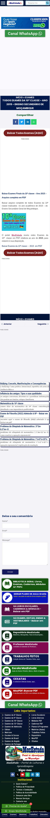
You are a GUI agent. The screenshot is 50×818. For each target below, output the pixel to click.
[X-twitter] (17, 774)
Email (4, 531)
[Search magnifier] (47, 3)
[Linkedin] (32, 774)
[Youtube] (22, 774)
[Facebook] (12, 774)
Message (6, 540)
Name (5, 521)
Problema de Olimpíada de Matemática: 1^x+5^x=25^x (23, 439)
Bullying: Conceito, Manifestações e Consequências (23, 383)
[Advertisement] (25, 63)
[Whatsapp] (27, 774)
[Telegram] (37, 774)
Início (19, 97)
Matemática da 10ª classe (11, 403)
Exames (29, 97)
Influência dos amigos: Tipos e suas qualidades (21, 393)
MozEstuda (16, 3)
